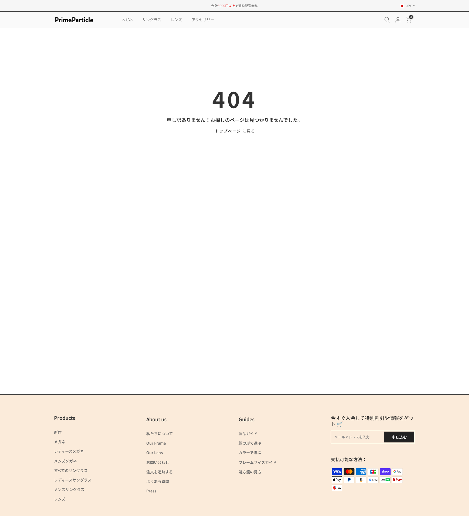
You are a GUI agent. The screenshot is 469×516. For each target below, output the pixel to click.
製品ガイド (248, 433)
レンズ (176, 19)
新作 (58, 432)
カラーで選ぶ (250, 452)
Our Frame (156, 443)
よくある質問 (157, 481)
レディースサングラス (72, 480)
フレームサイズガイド (258, 462)
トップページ (228, 131)
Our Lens (154, 452)
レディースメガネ (69, 451)
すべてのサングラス (71, 470)
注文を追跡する (159, 471)
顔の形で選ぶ (250, 443)
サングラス (151, 19)
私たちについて (159, 433)
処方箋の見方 (250, 471)
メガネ (127, 19)
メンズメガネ (65, 461)
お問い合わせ (157, 462)
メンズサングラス (69, 489)
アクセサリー (203, 19)
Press (151, 490)
